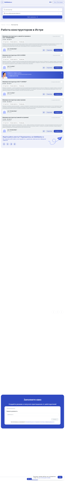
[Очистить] (59, 9)
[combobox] (31, 10)
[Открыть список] (60, 9)
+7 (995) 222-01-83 (13, 76)
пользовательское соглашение (32, 421)
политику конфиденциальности (47, 421)
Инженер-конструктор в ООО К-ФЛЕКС (14, 55)
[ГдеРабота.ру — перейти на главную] (8, 2)
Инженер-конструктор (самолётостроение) (16, 117)
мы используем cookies (44, 477)
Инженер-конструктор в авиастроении (14, 100)
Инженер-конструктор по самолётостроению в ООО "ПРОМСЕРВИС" (17, 37)
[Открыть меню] (2, 2)
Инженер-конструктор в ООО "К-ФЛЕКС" (15, 81)
